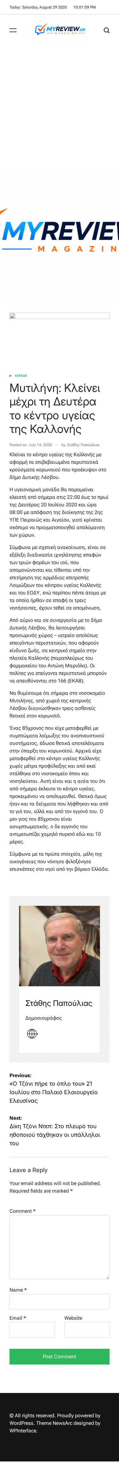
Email (18, 1318)
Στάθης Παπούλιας (83, 445)
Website (73, 1318)
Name (18, 1290)
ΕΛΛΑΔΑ (21, 375)
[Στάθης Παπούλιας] (59, 946)
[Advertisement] (59, 108)
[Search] (106, 30)
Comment (23, 1211)
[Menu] (13, 30)
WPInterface (23, 1431)
